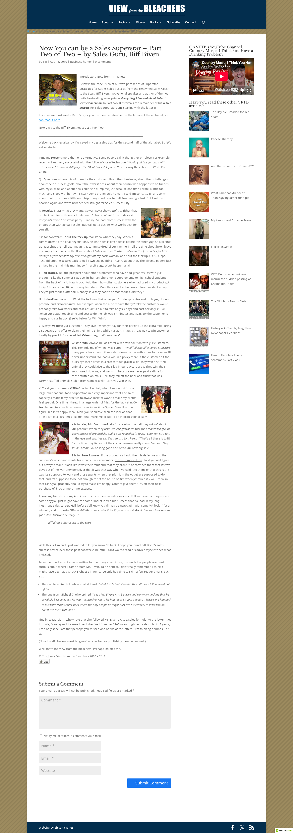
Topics (123, 22)
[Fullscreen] (249, 91)
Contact (190, 22)
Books (154, 22)
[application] (221, 76)
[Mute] (243, 91)
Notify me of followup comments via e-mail (72, 736)
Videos (140, 22)
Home (92, 22)
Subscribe (173, 22)
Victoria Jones (63, 827)
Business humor (81, 61)
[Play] (194, 91)
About (105, 22)
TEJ (45, 61)
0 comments (103, 61)
